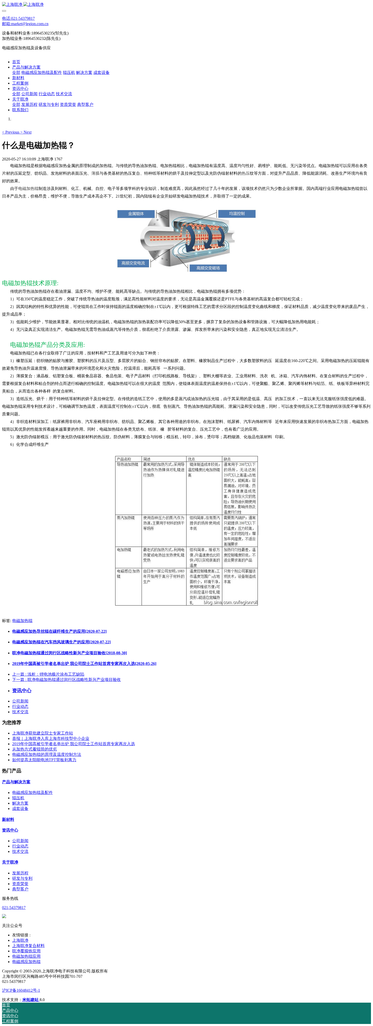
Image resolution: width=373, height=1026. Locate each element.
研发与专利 (22, 878)
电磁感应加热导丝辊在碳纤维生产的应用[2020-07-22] (59, 631)
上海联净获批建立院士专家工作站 (42, 733)
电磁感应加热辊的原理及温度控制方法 (46, 754)
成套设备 (20, 808)
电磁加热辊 (28, 188)
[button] (11, 132)
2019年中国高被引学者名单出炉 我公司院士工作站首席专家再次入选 (73, 744)
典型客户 (20, 889)
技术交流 (20, 712)
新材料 (8, 819)
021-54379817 (14, 907)
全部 (16, 72)
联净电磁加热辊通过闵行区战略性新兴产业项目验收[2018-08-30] (69, 653)
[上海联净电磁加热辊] (186, 4)
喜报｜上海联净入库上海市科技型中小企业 (50, 738)
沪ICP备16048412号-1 (21, 990)
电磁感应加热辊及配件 (32, 792)
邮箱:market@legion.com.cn (25, 24)
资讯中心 (10, 830)
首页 (16, 62)
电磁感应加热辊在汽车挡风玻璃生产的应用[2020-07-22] (61, 642)
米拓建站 (31, 1000)
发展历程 (20, 873)
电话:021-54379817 (18, 18)
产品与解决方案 (16, 782)
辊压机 (18, 798)
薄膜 (95, 173)
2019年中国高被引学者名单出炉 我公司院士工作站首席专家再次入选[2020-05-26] (84, 663)
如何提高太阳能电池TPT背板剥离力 (44, 760)
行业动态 (20, 706)
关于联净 (10, 862)
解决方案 (20, 803)
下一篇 (66, 679)
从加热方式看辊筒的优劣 (34, 749)
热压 (246, 173)
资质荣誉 (20, 884)
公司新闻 (20, 701)
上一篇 (48, 674)
